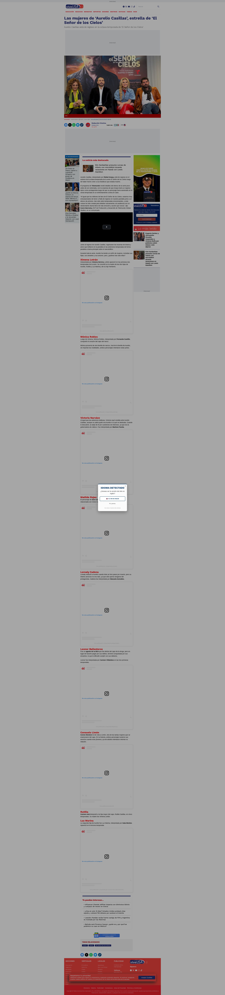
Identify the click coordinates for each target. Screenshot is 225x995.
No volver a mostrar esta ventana (112, 508)
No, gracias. (112, 503)
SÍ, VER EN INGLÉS (112, 498)
